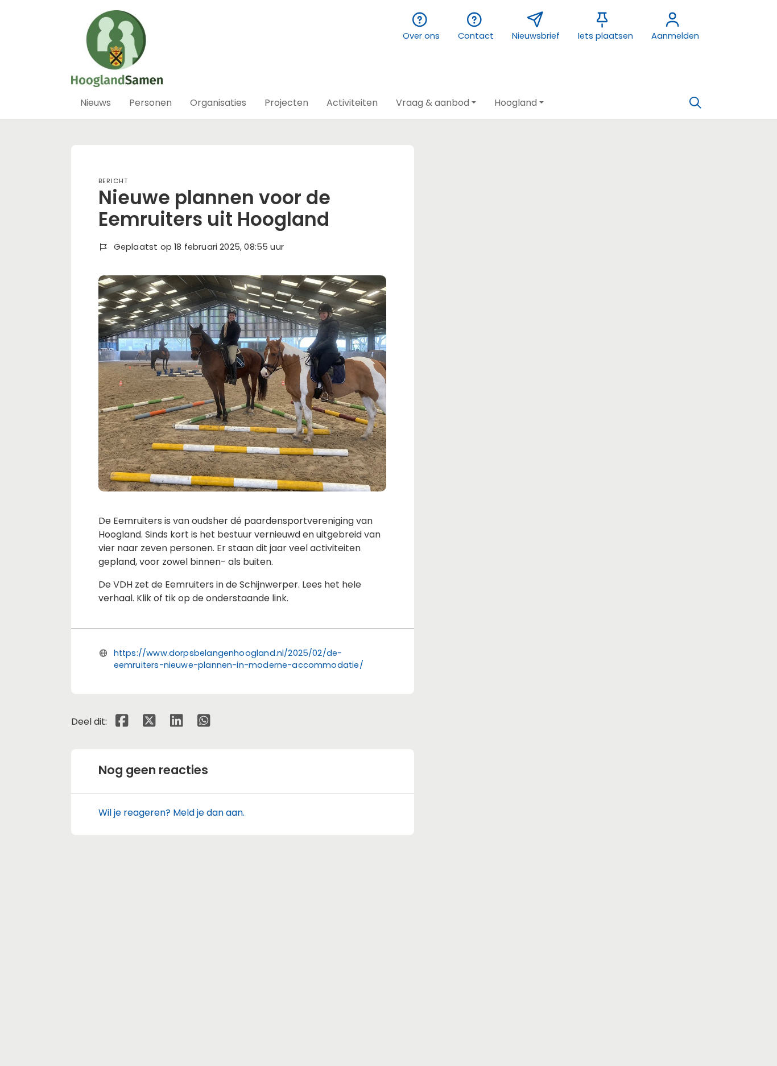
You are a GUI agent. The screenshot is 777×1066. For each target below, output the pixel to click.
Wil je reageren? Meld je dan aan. (171, 812)
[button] (95, 103)
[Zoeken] (695, 103)
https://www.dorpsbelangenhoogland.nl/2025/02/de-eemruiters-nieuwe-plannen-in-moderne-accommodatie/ (238, 658)
